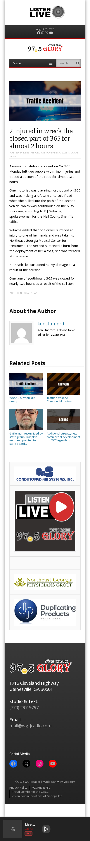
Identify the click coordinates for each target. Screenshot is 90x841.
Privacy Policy (18, 787)
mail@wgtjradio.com (30, 726)
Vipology (69, 782)
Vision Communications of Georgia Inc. (37, 796)
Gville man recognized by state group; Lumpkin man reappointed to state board (26, 438)
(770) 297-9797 (24, 707)
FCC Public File (41, 787)
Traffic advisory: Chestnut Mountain (61, 399)
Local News (29, 293)
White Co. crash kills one (22, 399)
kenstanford (31, 152)
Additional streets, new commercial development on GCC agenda (63, 436)
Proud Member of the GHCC (30, 792)
